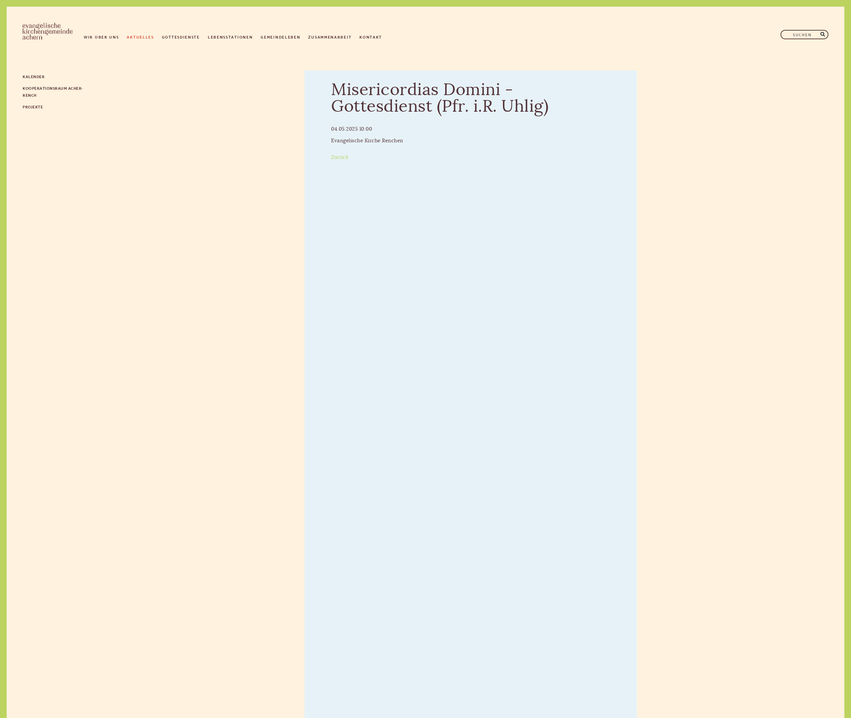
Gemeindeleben (280, 36)
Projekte (33, 106)
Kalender (34, 76)
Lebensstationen (230, 36)
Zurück (339, 157)
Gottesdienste (181, 36)
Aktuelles (140, 36)
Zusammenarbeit (329, 36)
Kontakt (370, 36)
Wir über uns (101, 36)
